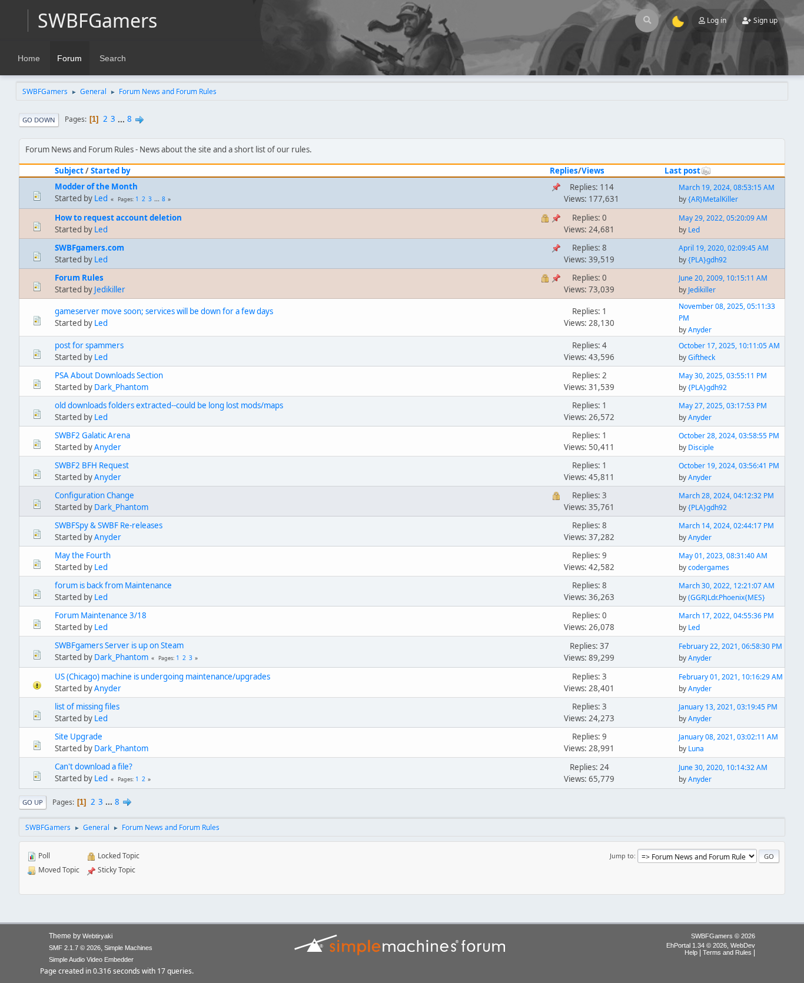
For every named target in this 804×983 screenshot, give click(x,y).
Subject (69, 170)
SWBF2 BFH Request (92, 465)
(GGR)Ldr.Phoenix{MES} (726, 597)
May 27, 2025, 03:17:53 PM (723, 406)
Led (101, 198)
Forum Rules (79, 277)
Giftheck (701, 357)
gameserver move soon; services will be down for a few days (164, 311)
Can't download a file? (93, 766)
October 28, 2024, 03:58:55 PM (729, 436)
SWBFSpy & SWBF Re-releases (108, 525)
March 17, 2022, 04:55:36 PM (726, 616)
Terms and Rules (727, 952)
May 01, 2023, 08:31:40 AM (723, 556)
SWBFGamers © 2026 (723, 935)
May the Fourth (83, 555)
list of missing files (87, 706)
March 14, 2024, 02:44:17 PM (726, 526)
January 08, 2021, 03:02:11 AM (728, 737)
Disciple (701, 447)
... (122, 119)
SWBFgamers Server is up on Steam (119, 645)
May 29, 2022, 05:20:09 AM (723, 218)
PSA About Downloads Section (109, 375)
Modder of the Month (96, 186)
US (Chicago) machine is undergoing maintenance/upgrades (162, 676)
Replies (564, 170)
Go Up (32, 802)
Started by (111, 170)
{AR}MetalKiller (713, 199)
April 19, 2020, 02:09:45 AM (724, 248)
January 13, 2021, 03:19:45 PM (728, 707)
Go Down (38, 119)
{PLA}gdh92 (707, 260)
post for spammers (89, 345)
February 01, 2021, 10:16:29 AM (731, 677)
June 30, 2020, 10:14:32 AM (723, 767)
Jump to (622, 855)
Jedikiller (109, 289)
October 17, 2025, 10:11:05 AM (729, 346)
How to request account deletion (118, 217)
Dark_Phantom (121, 387)
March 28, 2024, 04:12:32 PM (726, 496)
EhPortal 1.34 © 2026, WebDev (710, 945)
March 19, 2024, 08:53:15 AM (727, 187)
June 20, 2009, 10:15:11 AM (723, 278)
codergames (708, 567)
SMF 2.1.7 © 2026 (75, 947)
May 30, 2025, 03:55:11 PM (723, 376)
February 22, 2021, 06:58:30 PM (730, 646)
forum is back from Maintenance (113, 585)
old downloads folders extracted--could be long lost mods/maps (169, 405)
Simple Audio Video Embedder (91, 959)
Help (691, 952)
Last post (682, 170)
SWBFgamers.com (89, 247)
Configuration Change (94, 495)
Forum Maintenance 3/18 (101, 615)
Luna (696, 749)
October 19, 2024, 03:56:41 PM (729, 466)
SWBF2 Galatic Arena (92, 435)
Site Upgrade (78, 736)
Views (593, 170)
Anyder (700, 330)
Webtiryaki (97, 935)
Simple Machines (128, 947)
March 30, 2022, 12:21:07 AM (727, 586)
